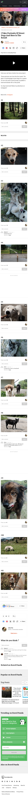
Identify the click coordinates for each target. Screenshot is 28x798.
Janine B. (6, 653)
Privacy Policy (20, 791)
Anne (5, 366)
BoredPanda (8, 2)
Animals (3, 27)
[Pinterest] (7, 781)
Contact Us (8, 787)
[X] (9, 781)
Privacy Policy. (5, 758)
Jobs (3, 787)
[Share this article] (25, 103)
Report (26, 120)
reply (9, 235)
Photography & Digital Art (13, 27)
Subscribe (14, 752)
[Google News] (19, 781)
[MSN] (17, 781)
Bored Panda (7, 777)
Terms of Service (6, 794)
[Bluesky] (12, 781)
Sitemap (15, 787)
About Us (23, 785)
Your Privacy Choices (7, 785)
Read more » (14, 633)
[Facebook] (2, 781)
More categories (7, 742)
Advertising (16, 785)
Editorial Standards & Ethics (8, 791)
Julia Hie (7, 41)
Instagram (10, 94)
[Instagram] (4, 781)
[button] (23, 682)
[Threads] (14, 781)
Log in (24, 2)
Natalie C (6, 232)
